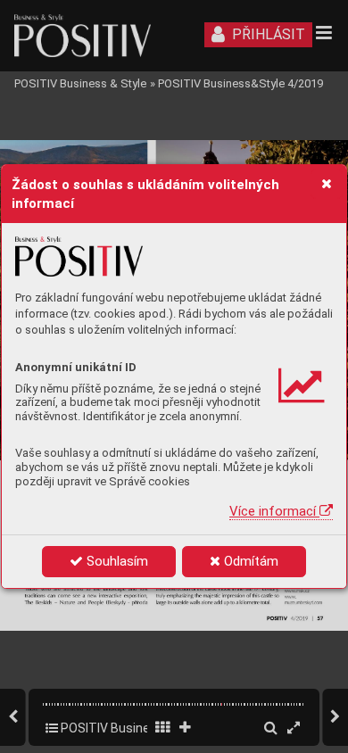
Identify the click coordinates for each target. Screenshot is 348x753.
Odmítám (249, 561)
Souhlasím (115, 561)
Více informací (274, 511)
